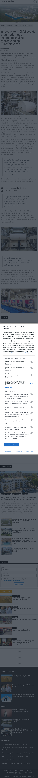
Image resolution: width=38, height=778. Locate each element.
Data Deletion (9, 451)
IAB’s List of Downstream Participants (21, 353)
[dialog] (19, 389)
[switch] (31, 362)
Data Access (19, 451)
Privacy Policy (29, 451)
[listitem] (19, 358)
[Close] (34, 327)
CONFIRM (11, 445)
